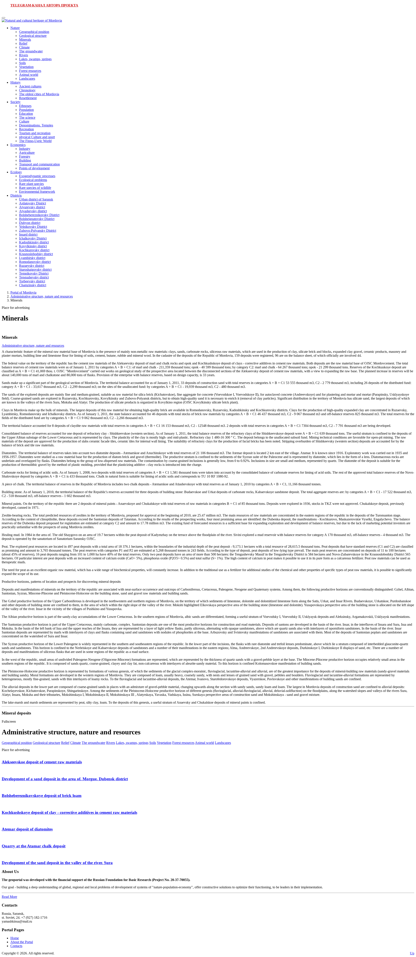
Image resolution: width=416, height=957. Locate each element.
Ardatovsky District (32, 203)
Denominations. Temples (36, 125)
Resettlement (28, 98)
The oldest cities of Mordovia (39, 94)
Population (26, 110)
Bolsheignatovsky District (36, 219)
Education (26, 113)
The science (27, 117)
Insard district (28, 234)
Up (412, 953)
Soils (22, 63)
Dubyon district (29, 223)
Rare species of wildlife (35, 187)
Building (25, 160)
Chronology (27, 90)
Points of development (34, 168)
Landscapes (27, 78)
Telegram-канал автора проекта (44, 5)
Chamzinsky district (32, 285)
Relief (23, 43)
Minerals (25, 39)
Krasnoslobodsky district (36, 254)
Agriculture (27, 152)
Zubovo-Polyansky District (37, 230)
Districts (16, 195)
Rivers (23, 55)
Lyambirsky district (32, 258)
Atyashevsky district (33, 211)
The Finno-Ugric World (35, 141)
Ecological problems (33, 180)
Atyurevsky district (32, 207)
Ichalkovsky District (33, 238)
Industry (24, 149)
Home (14, 938)
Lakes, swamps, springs (35, 59)
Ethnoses (25, 106)
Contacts (16, 946)
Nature (15, 28)
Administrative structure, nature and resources (41, 296)
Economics (18, 145)
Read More (9, 897)
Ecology (16, 172)
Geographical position (34, 32)
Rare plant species (31, 184)
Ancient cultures (30, 86)
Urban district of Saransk (36, 199)
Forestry (24, 156)
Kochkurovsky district (34, 250)
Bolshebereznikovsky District (39, 215)
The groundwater (31, 51)
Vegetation (26, 67)
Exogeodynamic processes (37, 176)
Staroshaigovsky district (35, 269)
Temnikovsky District (34, 273)
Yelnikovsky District (33, 226)
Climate (24, 47)
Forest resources (30, 71)
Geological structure (33, 35)
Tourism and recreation (34, 133)
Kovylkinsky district (33, 246)
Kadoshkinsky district (34, 242)
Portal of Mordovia (23, 292)
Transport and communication (39, 164)
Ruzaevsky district (31, 265)
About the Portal (21, 942)
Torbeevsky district (32, 281)
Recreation (26, 129)
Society (15, 102)
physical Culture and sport (37, 137)
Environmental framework (37, 191)
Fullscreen (9, 721)
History (15, 82)
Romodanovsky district (35, 262)
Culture (24, 121)
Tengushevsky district (34, 277)
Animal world (28, 74)
